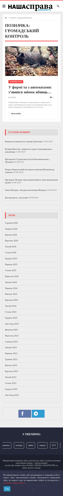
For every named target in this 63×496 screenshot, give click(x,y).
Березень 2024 (11, 300)
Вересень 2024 (12, 276)
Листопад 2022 (12, 395)
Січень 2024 (10, 312)
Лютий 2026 (10, 246)
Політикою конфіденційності (14, 483)
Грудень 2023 (11, 318)
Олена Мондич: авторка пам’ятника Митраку (25, 190)
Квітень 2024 (11, 294)
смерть (41, 445)
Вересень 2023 (12, 335)
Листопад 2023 (12, 324)
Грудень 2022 (11, 389)
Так (7, 489)
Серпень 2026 (11, 223)
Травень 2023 (11, 359)
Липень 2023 (11, 347)
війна (29, 445)
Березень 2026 (11, 240)
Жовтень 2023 (11, 330)
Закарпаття (16, 82)
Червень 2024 (11, 288)
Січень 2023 (10, 383)
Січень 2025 (10, 270)
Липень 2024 (11, 282)
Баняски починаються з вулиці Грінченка (23, 141)
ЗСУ (53, 445)
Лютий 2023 (10, 377)
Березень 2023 (11, 371)
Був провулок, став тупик (16, 197)
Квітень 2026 (11, 235)
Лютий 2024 (10, 306)
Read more (16, 114)
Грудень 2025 (11, 258)
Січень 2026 (10, 252)
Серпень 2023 (11, 341)
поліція (17, 445)
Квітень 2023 (11, 365)
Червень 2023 (11, 353)
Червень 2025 (11, 264)
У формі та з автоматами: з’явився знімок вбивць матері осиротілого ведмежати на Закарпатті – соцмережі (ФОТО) (31, 90)
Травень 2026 (11, 229)
